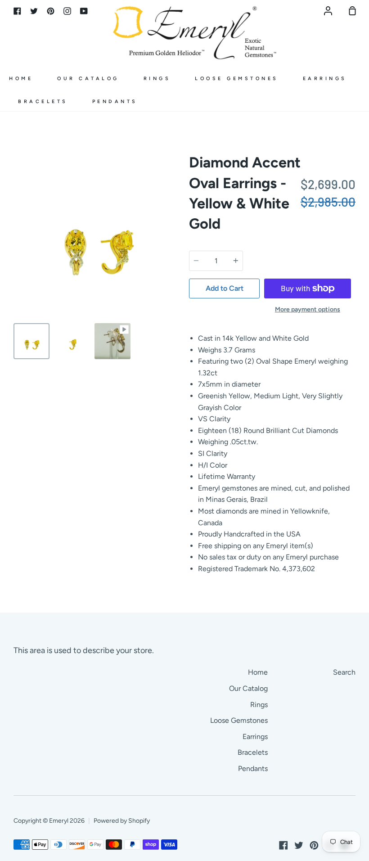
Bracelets (43, 101)
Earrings (325, 78)
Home (21, 78)
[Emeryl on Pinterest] (314, 845)
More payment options (307, 309)
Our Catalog (88, 78)
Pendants (115, 101)
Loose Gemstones (237, 78)
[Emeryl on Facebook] (283, 845)
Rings (157, 78)
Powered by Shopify (122, 821)
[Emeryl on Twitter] (298, 845)
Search (344, 672)
